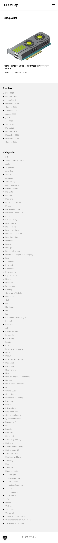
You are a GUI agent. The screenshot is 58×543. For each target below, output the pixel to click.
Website (8, 506)
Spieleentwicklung (13, 457)
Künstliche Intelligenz (14, 349)
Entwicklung (10, 272)
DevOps (8, 248)
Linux (7, 352)
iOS (6, 328)
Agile (7, 164)
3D (6, 157)
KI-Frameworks (11, 331)
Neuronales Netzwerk (14, 384)
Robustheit (9, 432)
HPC (7, 310)
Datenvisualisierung (13, 230)
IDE (6, 314)
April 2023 (9, 124)
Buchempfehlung (12, 209)
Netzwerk (9, 380)
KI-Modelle (9, 335)
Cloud (7, 216)
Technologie (10, 474)
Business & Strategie (14, 213)
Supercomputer (11, 471)
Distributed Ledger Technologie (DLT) (20, 254)
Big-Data (9, 192)
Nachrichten (10, 370)
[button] (5, 538)
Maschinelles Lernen (14, 359)
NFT (7, 387)
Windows (9, 509)
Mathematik (10, 363)
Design (8, 244)
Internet (8, 321)
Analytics (9, 171)
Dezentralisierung (12, 251)
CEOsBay (33, 537)
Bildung (8, 195)
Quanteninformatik (13, 418)
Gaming (8, 289)
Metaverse (9, 366)
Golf (7, 300)
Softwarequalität (12, 450)
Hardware (9, 307)
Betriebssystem (11, 188)
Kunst (7, 345)
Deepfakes (10, 240)
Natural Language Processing (17, 377)
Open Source (11, 394)
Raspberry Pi (10, 422)
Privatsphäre (10, 408)
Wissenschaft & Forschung (16, 516)
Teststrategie (10, 495)
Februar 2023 (11, 131)
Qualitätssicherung (13, 415)
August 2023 (10, 114)
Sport (7, 464)
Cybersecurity (11, 220)
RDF (7, 425)
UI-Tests (8, 502)
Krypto (8, 342)
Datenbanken (11, 223)
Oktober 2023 (11, 107)
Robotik (8, 429)
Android (8, 174)
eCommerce (10, 261)
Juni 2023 (9, 121)
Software (9, 443)
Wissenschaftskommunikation (18, 520)
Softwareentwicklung (14, 446)
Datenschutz (10, 227)
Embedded (9, 268)
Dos (7, 258)
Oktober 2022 (11, 142)
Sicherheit (9, 436)
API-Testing (10, 181)
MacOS (8, 356)
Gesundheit (10, 296)
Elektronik (9, 265)
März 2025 (9, 93)
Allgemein (9, 167)
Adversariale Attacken (14, 160)
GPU (7, 303)
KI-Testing (9, 338)
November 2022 (12, 138)
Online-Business (12, 391)
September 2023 (12, 110)
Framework (10, 286)
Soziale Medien (11, 453)
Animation (9, 178)
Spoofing (9, 460)
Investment (10, 324)
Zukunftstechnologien (14, 523)
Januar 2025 (10, 100)
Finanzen (9, 279)
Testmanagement (12, 492)
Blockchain (10, 199)
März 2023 (9, 128)
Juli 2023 (9, 117)
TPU (7, 499)
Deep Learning (11, 237)
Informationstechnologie (15, 317)
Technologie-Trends (13, 478)
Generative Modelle (13, 293)
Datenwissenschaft (13, 233)
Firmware (9, 282)
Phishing (9, 401)
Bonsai (8, 206)
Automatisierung (12, 185)
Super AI (9, 467)
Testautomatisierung (14, 485)
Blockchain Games (13, 202)
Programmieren (11, 411)
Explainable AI (11, 275)
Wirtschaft (9, 513)
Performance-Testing (14, 397)
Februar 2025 (11, 96)
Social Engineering (13, 439)
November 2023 (12, 103)
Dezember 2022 (12, 135)
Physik (8, 404)
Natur (7, 373)
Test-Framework (12, 481)
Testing (8, 488)
